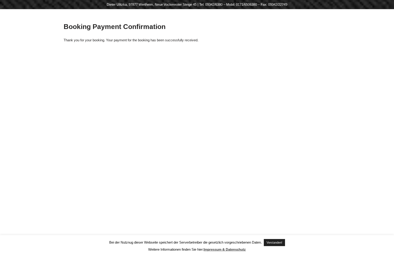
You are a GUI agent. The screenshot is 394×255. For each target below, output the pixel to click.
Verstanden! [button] (274, 242)
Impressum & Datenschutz (225, 249)
